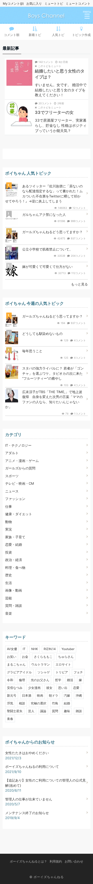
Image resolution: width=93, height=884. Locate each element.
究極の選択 (38, 703)
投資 (8, 552)
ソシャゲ (43, 672)
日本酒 (26, 695)
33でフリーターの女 (54, 112)
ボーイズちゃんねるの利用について (32, 766)
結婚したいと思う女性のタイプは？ (59, 73)
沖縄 (79, 695)
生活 (8, 583)
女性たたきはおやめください (27, 753)
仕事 (8, 506)
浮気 (10, 703)
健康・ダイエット (18, 514)
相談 (22, 703)
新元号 (11, 695)
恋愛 (76, 688)
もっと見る (79, 284)
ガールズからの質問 (20, 468)
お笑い (11, 657)
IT (24, 649)
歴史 (8, 575)
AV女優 (12, 649)
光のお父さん (40, 680)
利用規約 (56, 861)
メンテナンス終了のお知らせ (27, 813)
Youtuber (67, 649)
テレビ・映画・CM (19, 483)
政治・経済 (13, 560)
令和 (10, 680)
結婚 (67, 703)
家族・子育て (15, 537)
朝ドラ (53, 695)
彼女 (49, 688)
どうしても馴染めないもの (42, 334)
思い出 (62, 688)
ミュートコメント (78, 3)
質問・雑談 (13, 605)
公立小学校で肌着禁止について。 (47, 249)
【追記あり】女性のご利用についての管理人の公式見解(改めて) (45, 782)
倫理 (22, 680)
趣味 (67, 711)
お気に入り (34, 3)
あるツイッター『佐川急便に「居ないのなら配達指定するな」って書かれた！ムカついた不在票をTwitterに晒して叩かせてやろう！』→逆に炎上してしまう (44, 193)
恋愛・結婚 (13, 544)
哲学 (58, 680)
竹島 (55, 703)
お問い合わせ (74, 861)
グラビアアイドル (19, 672)
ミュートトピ (53, 3)
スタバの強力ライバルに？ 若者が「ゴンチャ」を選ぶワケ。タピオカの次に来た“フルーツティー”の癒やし (53, 373)
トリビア (62, 672)
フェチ (78, 672)
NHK (34, 649)
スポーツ (12, 476)
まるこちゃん (16, 664)
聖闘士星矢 (14, 711)
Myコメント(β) (13, 3)
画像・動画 (13, 590)
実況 (8, 529)
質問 (55, 711)
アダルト (12, 453)
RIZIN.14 (50, 649)
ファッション (15, 499)
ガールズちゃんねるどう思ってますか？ (52, 232)
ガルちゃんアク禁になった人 (44, 214)
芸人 (31, 711)
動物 (8, 522)
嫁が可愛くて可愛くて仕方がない (47, 266)
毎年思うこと (32, 351)
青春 (10, 719)
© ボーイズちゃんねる (46, 877)
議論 (43, 711)
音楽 (8, 613)
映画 (40, 695)
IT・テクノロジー (18, 445)
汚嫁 (67, 695)
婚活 (70, 680)
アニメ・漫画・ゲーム (22, 461)
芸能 (8, 598)
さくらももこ (43, 657)
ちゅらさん (66, 657)
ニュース (12, 491)
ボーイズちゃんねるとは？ (28, 861)
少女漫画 (34, 688)
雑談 (79, 711)
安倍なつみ (14, 688)
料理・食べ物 (15, 567)
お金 (25, 657)
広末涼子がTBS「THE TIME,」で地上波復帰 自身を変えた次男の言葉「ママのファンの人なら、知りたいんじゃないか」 (44, 399)
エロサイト (63, 664)
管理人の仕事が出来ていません (28, 799)
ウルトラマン (40, 664)
